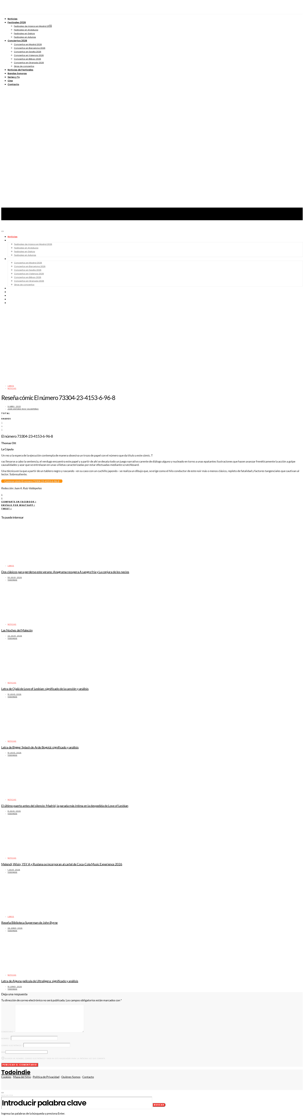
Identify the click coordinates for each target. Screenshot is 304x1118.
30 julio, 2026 (15, 577)
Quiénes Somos (70, 1077)
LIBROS (11, 386)
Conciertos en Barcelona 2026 (29, 48)
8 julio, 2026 (14, 811)
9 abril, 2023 (14, 406)
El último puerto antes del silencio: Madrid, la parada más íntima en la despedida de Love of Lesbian (64, 806)
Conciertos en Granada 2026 (29, 62)
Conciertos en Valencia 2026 (29, 55)
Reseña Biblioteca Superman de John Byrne (29, 922)
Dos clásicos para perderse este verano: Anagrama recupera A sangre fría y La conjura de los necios (65, 572)
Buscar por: (7, 1095)
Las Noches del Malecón (16, 630)
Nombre (5, 1038)
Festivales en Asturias (25, 37)
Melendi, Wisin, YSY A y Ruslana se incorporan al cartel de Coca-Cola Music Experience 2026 (61, 864)
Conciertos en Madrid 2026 (28, 44)
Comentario (8, 1032)
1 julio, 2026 (14, 870)
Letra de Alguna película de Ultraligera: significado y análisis (39, 981)
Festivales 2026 (17, 22)
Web (3, 1052)
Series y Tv (14, 77)
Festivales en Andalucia (26, 29)
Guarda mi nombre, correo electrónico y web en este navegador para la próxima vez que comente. (55, 1058)
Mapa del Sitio (22, 1077)
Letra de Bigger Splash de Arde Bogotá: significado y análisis (40, 747)
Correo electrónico (12, 1045)
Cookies (6, 1077)
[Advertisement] (152, 250)
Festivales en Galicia (24, 33)
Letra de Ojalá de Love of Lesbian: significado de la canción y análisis (45, 688)
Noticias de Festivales (20, 69)
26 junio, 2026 (15, 928)
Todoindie (12, 580)
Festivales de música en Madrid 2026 (33, 26)
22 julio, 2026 (15, 636)
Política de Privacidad (46, 1077)
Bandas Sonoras (17, 73)
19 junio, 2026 (15, 986)
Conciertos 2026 (17, 40)
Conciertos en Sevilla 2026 (27, 51)
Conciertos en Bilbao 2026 (27, 58)
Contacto (13, 84)
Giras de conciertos (24, 66)
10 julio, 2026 (14, 694)
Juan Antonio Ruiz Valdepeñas (23, 409)
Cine (10, 80)
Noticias (12, 18)
